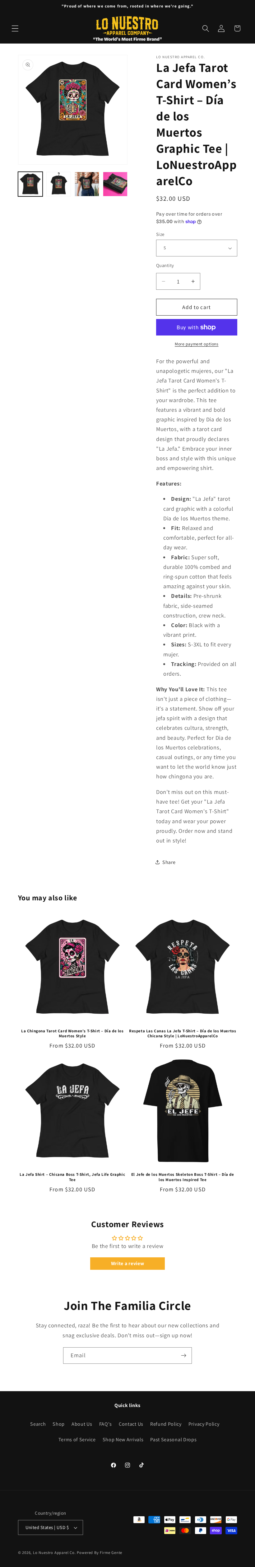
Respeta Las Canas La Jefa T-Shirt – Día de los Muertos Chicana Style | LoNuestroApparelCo (182, 1034)
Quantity (165, 265)
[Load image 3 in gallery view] (87, 184)
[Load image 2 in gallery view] (58, 184)
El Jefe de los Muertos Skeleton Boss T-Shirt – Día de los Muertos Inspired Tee (182, 1177)
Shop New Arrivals (123, 1439)
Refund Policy (166, 1424)
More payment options (197, 344)
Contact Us (131, 1424)
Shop (59, 1424)
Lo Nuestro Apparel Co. (54, 1552)
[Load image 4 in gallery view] (115, 184)
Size (160, 234)
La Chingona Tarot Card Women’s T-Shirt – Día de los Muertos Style (72, 1034)
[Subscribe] (184, 1355)
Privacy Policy (204, 1424)
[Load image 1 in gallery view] (30, 184)
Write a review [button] (127, 1263)
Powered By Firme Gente (99, 1552)
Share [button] (168, 862)
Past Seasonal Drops (173, 1439)
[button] (15, 28)
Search (38, 1424)
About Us (82, 1424)
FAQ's (105, 1424)
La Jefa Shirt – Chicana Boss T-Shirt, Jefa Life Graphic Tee (72, 1177)
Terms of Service (77, 1439)
